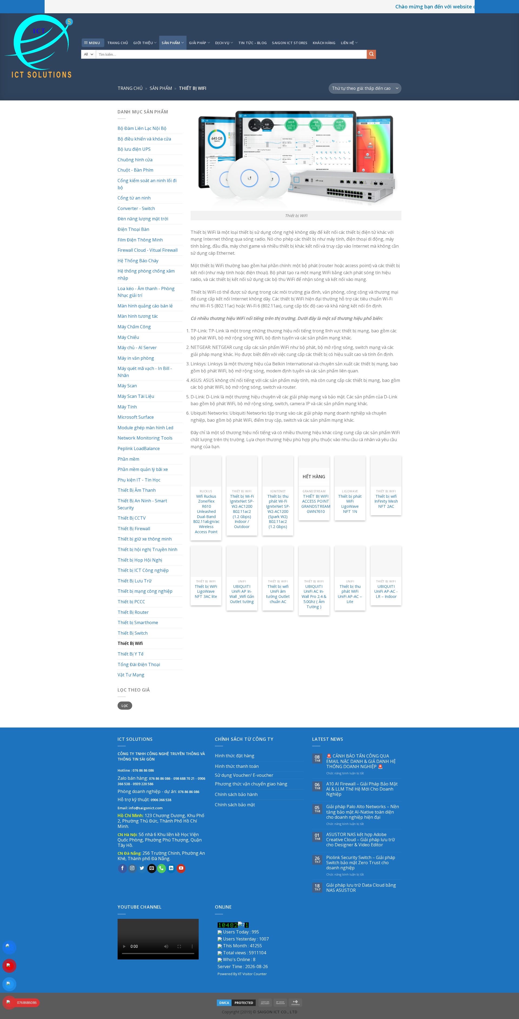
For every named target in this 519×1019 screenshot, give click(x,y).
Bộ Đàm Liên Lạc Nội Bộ (142, 128)
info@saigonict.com (145, 807)
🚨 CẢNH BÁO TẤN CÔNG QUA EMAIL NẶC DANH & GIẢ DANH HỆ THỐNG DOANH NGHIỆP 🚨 (361, 761)
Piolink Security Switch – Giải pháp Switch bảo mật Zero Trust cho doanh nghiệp (360, 863)
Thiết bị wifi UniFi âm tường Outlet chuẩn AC (278, 594)
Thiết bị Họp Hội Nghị (140, 560)
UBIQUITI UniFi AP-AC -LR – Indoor (386, 591)
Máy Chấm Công (134, 327)
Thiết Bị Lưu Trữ (135, 581)
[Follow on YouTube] (181, 868)
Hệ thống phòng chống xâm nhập (146, 274)
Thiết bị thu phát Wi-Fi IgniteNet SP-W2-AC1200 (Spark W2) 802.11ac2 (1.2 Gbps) (278, 511)
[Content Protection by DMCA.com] (236, 1002)
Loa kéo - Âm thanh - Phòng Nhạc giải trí (146, 292)
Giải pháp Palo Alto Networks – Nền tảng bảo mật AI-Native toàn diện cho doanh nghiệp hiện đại (362, 812)
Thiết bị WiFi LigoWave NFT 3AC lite (206, 591)
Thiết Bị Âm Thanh (137, 490)
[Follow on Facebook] (122, 868)
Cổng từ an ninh (134, 198)
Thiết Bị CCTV (132, 518)
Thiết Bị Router (133, 612)
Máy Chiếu (128, 337)
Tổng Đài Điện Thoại (139, 664)
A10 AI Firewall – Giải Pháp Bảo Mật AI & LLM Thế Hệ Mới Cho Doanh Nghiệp (362, 789)
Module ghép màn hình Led (145, 428)
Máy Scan (127, 386)
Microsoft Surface (136, 417)
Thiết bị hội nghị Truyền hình (147, 549)
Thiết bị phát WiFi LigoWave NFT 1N (350, 504)
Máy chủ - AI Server (137, 347)
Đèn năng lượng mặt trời (143, 219)
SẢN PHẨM (171, 42)
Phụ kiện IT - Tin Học (139, 480)
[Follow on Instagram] (132, 868)
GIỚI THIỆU (143, 42)
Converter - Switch (136, 208)
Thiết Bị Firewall (134, 529)
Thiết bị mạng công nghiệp (145, 591)
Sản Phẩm (161, 88)
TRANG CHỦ (117, 42)
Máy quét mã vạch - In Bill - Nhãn (145, 371)
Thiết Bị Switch (133, 633)
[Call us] (161, 868)
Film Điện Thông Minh (140, 240)
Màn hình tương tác (138, 316)
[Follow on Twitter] (142, 868)
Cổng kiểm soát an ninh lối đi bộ (147, 184)
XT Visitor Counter (252, 973)
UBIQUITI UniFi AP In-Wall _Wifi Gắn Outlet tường (241, 594)
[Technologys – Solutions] (38, 47)
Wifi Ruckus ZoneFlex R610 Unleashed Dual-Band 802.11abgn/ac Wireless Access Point (206, 514)
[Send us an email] (151, 868)
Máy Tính (127, 407)
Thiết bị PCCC (131, 602)
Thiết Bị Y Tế (131, 654)
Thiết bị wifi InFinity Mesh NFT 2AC (386, 501)
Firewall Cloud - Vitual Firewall (148, 250)
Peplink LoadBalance (139, 448)
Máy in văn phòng (136, 358)
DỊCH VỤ (222, 42)
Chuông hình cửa (135, 160)
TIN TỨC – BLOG (252, 42)
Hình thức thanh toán (237, 766)
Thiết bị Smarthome (138, 622)
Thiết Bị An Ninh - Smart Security (142, 504)
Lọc (125, 705)
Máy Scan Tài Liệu (136, 396)
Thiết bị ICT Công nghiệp (143, 570)
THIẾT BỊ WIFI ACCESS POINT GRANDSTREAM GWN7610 (315, 504)
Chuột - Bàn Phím (135, 170)
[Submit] (371, 54)
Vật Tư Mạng (131, 675)
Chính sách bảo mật (235, 805)
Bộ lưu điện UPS (134, 149)
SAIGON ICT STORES (289, 42)
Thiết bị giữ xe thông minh (145, 539)
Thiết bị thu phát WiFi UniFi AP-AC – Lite (350, 594)
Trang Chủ (130, 88)
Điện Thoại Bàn (133, 229)
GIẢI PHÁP (197, 42)
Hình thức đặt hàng (234, 756)
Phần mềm (128, 459)
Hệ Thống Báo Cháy (138, 261)
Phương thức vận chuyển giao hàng (251, 784)
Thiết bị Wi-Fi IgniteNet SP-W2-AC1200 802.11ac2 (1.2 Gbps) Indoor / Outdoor (242, 511)
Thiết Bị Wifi (130, 643)
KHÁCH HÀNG (324, 42)
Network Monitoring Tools (145, 438)
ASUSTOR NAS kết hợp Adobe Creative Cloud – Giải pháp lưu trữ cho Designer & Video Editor (360, 840)
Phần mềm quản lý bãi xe (143, 469)
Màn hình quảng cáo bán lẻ (145, 306)
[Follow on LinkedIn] (171, 868)
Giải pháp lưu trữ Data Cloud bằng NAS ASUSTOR (361, 888)
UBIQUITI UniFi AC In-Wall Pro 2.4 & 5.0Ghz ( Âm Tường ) (314, 596)
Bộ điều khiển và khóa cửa (144, 139)
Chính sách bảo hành (236, 794)
